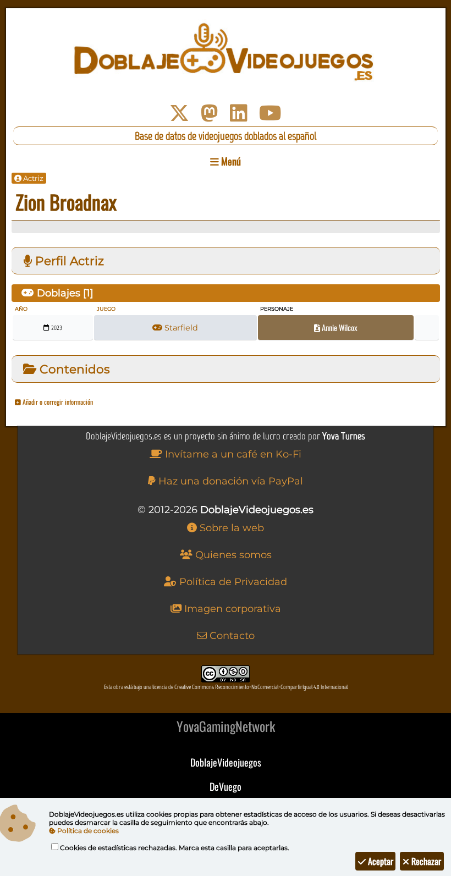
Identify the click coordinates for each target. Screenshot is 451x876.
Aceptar (379, 861)
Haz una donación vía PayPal (229, 481)
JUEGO (106, 309)
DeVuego (225, 786)
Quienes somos (232, 555)
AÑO (21, 309)
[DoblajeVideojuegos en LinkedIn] (238, 113)
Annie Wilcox (339, 327)
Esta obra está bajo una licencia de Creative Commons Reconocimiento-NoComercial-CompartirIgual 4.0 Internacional (226, 687)
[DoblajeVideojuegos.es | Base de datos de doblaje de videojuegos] (226, 52)
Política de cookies (87, 831)
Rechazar (425, 861)
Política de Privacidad (232, 582)
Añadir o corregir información (57, 401)
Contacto (231, 636)
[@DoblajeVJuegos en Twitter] (179, 113)
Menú (230, 161)
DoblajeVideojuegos (225, 762)
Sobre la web (230, 528)
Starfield (180, 328)
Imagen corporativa (231, 609)
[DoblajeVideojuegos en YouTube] (270, 113)
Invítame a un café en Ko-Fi (231, 454)
